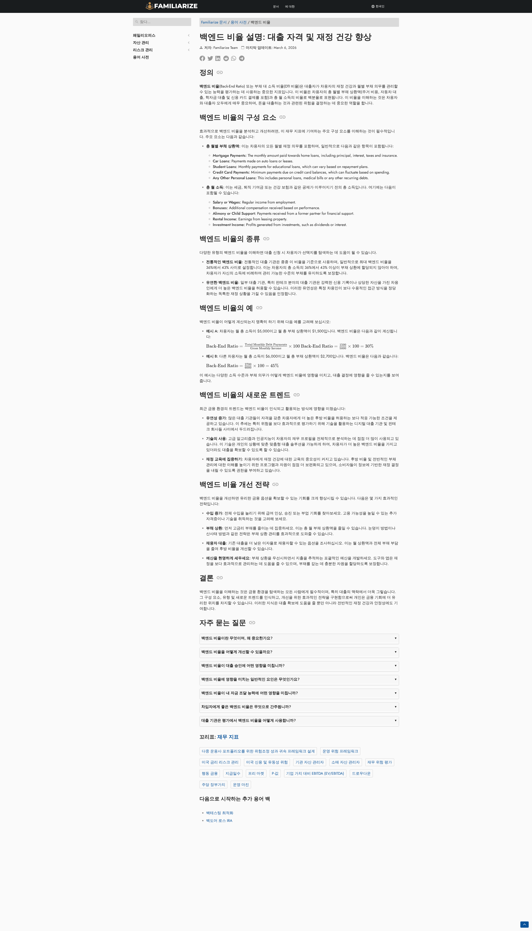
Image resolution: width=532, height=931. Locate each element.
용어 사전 (141, 57)
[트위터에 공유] (211, 57)
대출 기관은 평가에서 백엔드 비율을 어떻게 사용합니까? (248, 720)
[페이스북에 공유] (203, 57)
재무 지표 (228, 736)
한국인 (379, 6)
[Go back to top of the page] (524, 924)
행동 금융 (210, 773)
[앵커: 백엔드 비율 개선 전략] (275, 484)
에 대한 (290, 6)
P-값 (275, 773)
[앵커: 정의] (219, 72)
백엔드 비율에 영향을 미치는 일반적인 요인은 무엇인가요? (250, 679)
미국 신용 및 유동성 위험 (267, 762)
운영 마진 (241, 784)
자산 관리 (141, 42)
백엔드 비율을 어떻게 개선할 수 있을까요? (236, 652)
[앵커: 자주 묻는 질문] (252, 622)
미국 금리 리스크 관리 (220, 762)
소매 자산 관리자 (345, 762)
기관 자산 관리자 (310, 762)
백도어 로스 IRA (219, 820)
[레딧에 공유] (227, 57)
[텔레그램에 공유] (243, 57)
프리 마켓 (256, 773)
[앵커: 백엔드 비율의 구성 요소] (282, 117)
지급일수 (232, 773)
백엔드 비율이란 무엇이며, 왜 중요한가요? (237, 638)
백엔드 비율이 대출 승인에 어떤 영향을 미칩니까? (243, 665)
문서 (276, 6)
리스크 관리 (143, 50)
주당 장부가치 (213, 784)
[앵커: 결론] (219, 577)
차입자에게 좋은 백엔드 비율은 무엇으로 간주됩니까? (246, 706)
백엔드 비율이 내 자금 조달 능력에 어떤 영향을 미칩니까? (249, 693)
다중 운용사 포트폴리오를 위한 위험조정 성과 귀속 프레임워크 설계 (258, 751)
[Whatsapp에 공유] (235, 57)
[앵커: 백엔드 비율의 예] (259, 307)
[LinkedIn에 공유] (219, 57)
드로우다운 (361, 773)
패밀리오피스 (144, 35)
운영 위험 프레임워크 (340, 751)
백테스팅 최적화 (219, 813)
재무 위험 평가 (379, 762)
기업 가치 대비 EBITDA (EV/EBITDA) (315, 773)
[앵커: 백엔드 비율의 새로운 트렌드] (296, 395)
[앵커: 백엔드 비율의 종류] (266, 238)
